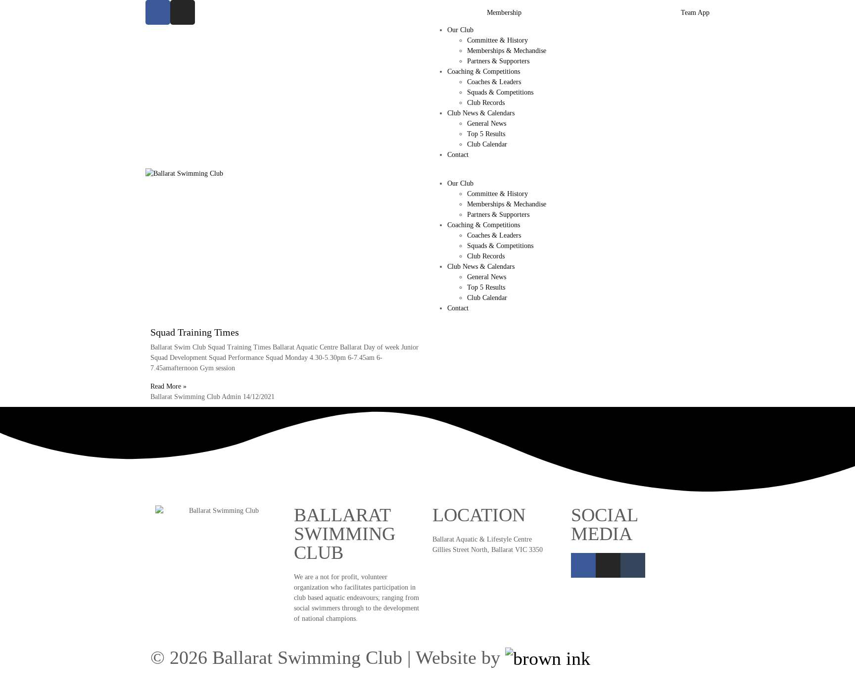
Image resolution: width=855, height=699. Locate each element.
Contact (458, 154)
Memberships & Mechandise (506, 50)
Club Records (486, 102)
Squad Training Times (194, 332)
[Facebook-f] (157, 12)
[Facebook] (583, 565)
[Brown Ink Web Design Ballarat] (547, 658)
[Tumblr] (632, 565)
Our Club (460, 30)
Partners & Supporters (498, 61)
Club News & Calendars (481, 113)
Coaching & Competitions (483, 71)
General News (486, 123)
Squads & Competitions (500, 92)
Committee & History (497, 40)
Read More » (168, 386)
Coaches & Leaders (494, 82)
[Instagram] (182, 12)
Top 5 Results (486, 134)
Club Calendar (487, 144)
